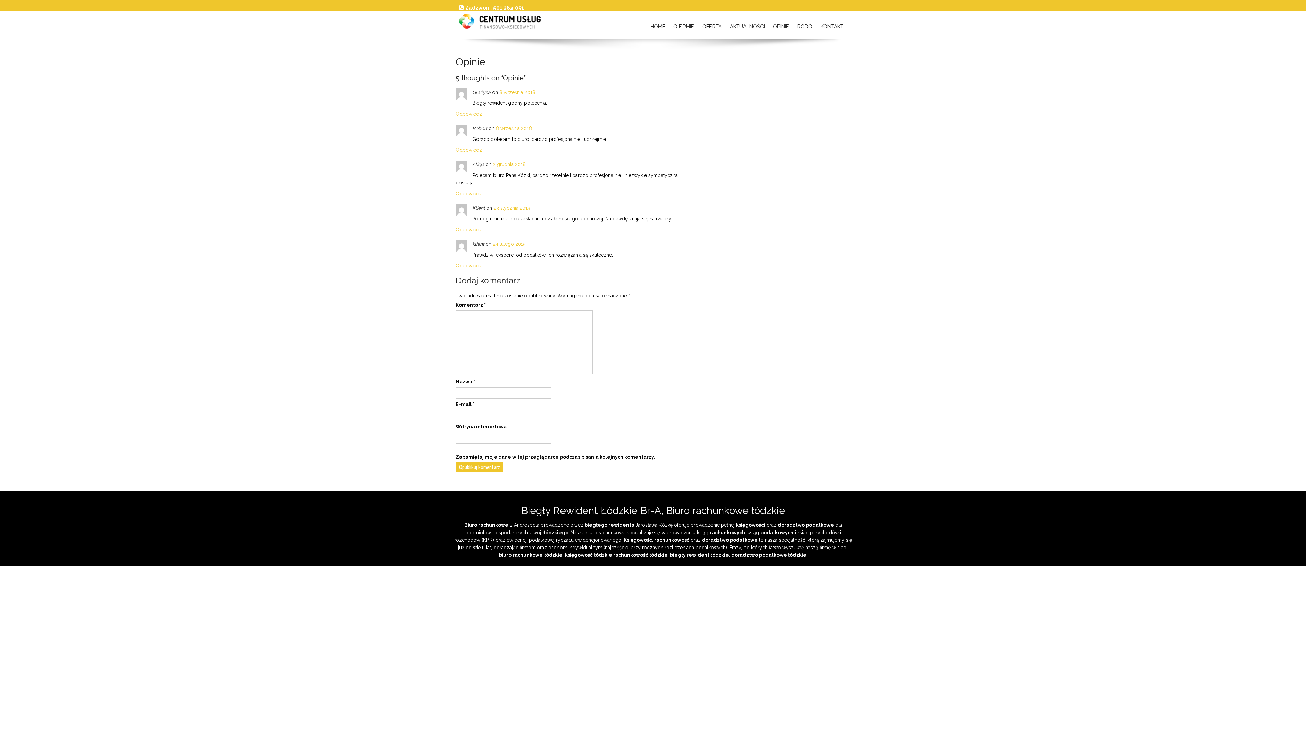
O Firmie (683, 26)
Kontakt (832, 26)
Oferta (712, 26)
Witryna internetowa (481, 426)
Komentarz (471, 305)
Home (658, 26)
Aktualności (747, 26)
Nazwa (465, 382)
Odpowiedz (469, 114)
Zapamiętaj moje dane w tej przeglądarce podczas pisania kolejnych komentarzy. (555, 457)
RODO (805, 26)
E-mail (465, 404)
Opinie (781, 26)
